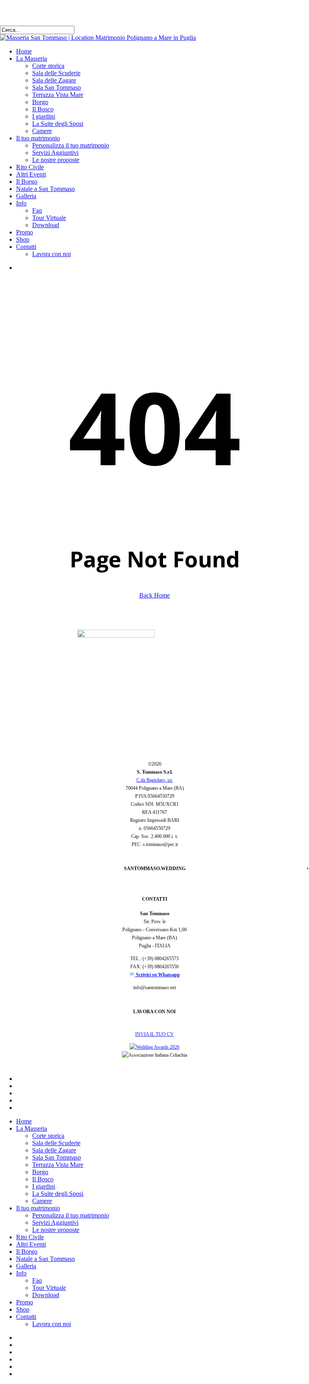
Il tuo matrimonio (38, 1208)
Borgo (40, 1171)
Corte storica (48, 1135)
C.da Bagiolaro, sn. (154, 780)
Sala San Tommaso (56, 1157)
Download (45, 1295)
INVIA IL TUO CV (154, 1034)
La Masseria (31, 1128)
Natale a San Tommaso (45, 1258)
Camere (42, 1200)
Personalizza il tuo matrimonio (70, 1215)
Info (21, 1273)
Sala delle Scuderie (56, 1143)
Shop (22, 1309)
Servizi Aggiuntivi (55, 1222)
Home (24, 1121)
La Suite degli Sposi (57, 1193)
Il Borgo (26, 1251)
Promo (24, 1302)
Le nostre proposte (55, 1229)
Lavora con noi (51, 1323)
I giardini (43, 1186)
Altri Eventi (31, 1244)
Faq (37, 1280)
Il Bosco (43, 1179)
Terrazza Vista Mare (57, 1164)
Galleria (26, 1266)
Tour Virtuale (49, 1287)
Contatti (26, 1316)
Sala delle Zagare (54, 1150)
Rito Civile (30, 1237)
